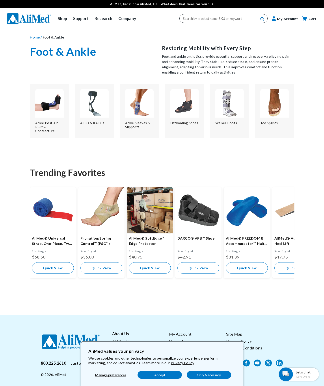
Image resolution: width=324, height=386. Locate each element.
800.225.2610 (53, 362)
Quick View (53, 268)
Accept (159, 375)
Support (81, 18)
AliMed (60, 375)
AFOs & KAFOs (92, 123)
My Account (180, 334)
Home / (36, 37)
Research (103, 18)
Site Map (234, 334)
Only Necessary (209, 375)
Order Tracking (183, 340)
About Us (120, 333)
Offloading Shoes (184, 123)
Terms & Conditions (244, 347)
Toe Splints (269, 123)
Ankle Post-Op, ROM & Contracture (47, 127)
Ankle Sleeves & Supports (137, 125)
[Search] (262, 19)
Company (127, 18)
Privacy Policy (182, 363)
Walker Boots (226, 123)
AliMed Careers (126, 340)
